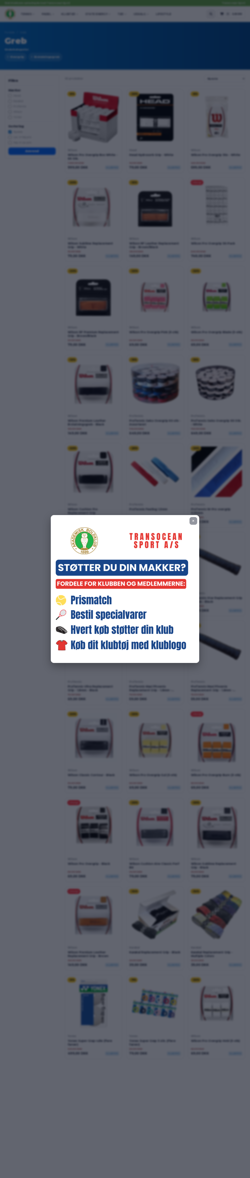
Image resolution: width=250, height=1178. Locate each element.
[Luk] (193, 521)
